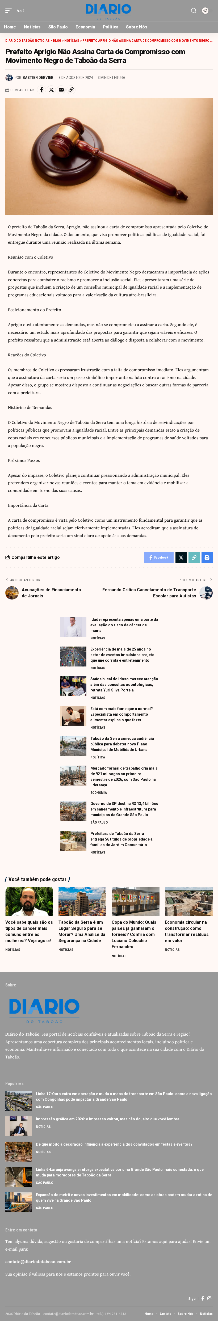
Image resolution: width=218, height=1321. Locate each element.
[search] (194, 10)
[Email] (61, 89)
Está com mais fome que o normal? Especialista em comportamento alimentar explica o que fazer (121, 714)
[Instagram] (209, 1298)
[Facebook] (203, 1298)
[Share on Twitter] (51, 89)
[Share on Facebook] (41, 89)
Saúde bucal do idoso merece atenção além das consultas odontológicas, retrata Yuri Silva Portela (124, 684)
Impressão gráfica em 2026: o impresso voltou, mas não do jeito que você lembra (107, 1119)
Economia (98, 793)
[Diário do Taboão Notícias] (109, 10)
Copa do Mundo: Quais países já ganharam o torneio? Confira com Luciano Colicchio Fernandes (134, 934)
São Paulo (99, 822)
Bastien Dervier (38, 77)
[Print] (207, 557)
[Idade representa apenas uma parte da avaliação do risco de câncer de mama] (73, 627)
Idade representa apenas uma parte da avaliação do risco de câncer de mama (124, 625)
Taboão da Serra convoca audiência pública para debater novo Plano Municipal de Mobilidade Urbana (122, 744)
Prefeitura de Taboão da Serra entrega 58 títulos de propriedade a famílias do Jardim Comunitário (121, 839)
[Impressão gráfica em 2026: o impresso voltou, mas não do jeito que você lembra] (18, 1126)
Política (97, 757)
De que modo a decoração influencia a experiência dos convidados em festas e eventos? (114, 1144)
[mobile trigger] (9, 11)
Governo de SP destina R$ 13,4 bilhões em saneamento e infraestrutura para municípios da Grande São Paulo (124, 809)
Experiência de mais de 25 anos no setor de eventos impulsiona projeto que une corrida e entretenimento (122, 654)
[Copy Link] (71, 89)
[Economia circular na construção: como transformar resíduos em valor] (189, 901)
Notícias (97, 638)
